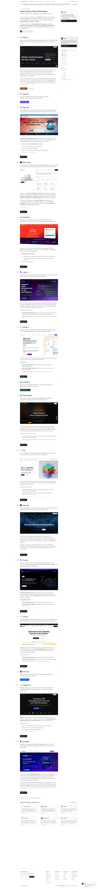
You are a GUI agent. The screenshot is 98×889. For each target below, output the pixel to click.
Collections (42, 1)
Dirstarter (73, 873)
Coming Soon (57, 879)
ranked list (27, 18)
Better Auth (26, 21)
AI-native (56, 877)
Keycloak (22, 21)
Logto (37, 21)
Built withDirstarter (24, 885)
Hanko (40, 17)
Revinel (73, 879)
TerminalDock (74, 874)
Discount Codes (49, 882)
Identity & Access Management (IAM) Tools (45, 25)
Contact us (65, 873)
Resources (48, 1)
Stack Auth (33, 83)
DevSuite (73, 877)
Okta (28, 8)
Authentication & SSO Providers (39, 24)
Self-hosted (57, 876)
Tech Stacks (48, 877)
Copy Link (23, 797)
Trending (57, 874)
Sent (85, 883)
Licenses (47, 881)
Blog (64, 876)
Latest (56, 873)
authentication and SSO (35, 774)
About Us (65, 877)
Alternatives (32, 1)
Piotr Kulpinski (30, 30)
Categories (37, 1)
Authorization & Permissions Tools (27, 25)
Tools (47, 873)
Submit (64, 874)
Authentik (32, 21)
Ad (57, 381)
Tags (47, 879)
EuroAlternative (74, 876)
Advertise (53, 1)
